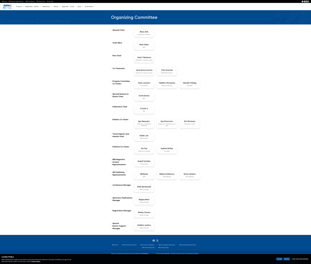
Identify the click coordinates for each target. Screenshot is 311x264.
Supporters (65, 6)
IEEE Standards (30, 1)
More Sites (50, 1)
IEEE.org (4, 1)
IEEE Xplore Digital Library (16, 1)
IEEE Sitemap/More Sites (129, 245)
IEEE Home (115, 245)
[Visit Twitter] (157, 240)
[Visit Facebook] (153, 240)
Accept (279, 259)
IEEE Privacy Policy (163, 247)
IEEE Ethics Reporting (148, 247)
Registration (29, 6)
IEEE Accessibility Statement (167, 245)
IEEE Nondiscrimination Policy (187, 245)
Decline (286, 259)
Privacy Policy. (36, 261)
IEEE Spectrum (41, 1)
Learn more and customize (300, 259)
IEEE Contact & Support (148, 245)
